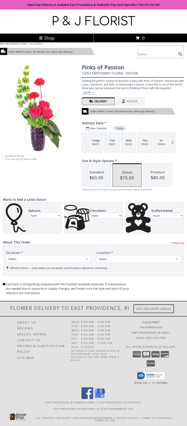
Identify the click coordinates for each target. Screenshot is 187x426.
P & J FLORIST (93, 21)
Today (119, 128)
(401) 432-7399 (156, 337)
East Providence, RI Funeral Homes (70, 402)
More (87, 92)
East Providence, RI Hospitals (120, 402)
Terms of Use (105, 420)
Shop (49, 38)
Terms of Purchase (156, 418)
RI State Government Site (115, 408)
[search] (180, 54)
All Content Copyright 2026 (57, 418)
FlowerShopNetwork (96, 418)
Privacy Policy (127, 418)
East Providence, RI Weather (73, 408)
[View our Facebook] (87, 398)
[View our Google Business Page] (100, 398)
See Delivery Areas (153, 309)
